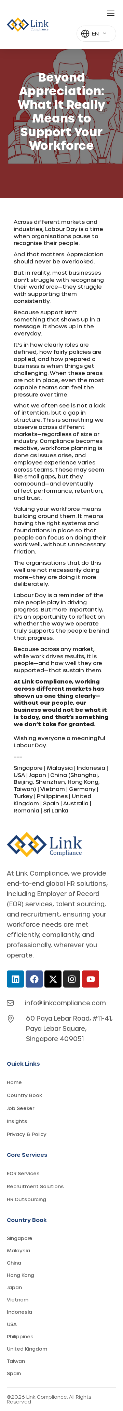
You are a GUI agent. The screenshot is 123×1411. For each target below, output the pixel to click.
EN (95, 33)
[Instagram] (71, 979)
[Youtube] (90, 979)
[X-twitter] (53, 979)
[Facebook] (34, 979)
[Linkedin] (15, 979)
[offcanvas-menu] (110, 13)
